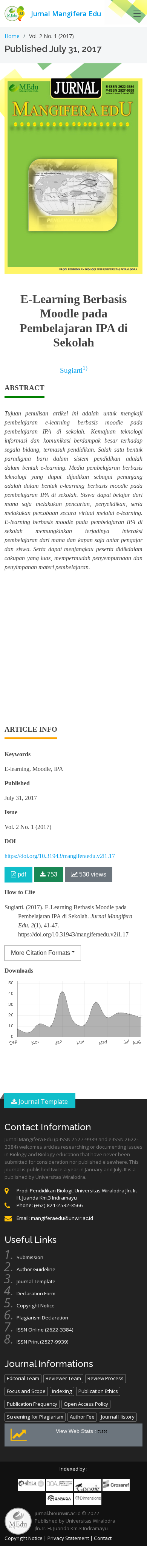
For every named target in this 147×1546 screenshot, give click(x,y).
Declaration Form (36, 1293)
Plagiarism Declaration (42, 1317)
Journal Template (42, 1101)
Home (12, 36)
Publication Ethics (98, 1391)
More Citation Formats (40, 953)
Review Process (105, 1378)
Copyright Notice (36, 1305)
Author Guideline (36, 1269)
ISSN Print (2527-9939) (43, 1341)
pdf (21, 874)
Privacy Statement (68, 1538)
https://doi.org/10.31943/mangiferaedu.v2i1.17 (60, 856)
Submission (30, 1257)
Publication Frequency (32, 1403)
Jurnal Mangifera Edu (66, 13)
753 (51, 874)
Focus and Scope (26, 1391)
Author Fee (82, 1416)
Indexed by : (73, 1468)
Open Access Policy (86, 1403)
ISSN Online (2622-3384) (45, 1329)
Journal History (118, 1416)
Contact (103, 1538)
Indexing (62, 1391)
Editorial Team (23, 1378)
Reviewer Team (63, 1378)
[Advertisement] (73, 651)
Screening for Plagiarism (35, 1416)
